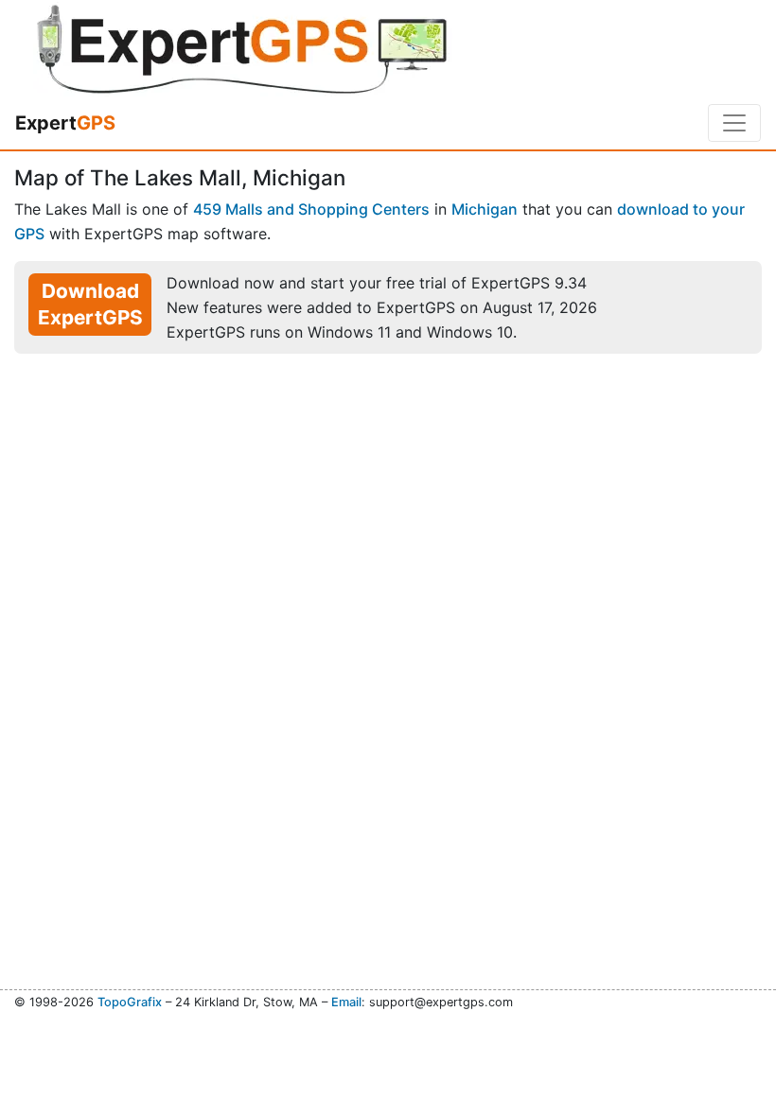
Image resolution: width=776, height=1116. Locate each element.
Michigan (484, 209)
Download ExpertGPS (90, 304)
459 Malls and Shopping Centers (311, 209)
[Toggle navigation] (734, 123)
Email (346, 1002)
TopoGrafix (129, 1002)
